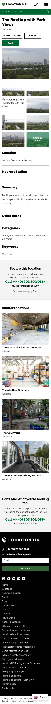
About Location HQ (11, 622)
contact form (31, 523)
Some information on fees (15, 651)
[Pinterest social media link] (23, 578)
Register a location (11, 593)
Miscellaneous (9, 254)
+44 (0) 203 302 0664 (18, 549)
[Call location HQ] (36, 4)
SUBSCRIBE (25, 568)
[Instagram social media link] (3, 578)
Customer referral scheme (15, 638)
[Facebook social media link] (8, 578)
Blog (4, 601)
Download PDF (12, 35)
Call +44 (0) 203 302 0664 (25, 282)
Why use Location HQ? (13, 626)
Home (5, 585)
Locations (7, 589)
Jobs (4, 609)
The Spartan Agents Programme (18, 647)
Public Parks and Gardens (22, 235)
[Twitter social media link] (13, 578)
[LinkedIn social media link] (18, 578)
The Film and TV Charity (14, 667)
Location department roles (15, 634)
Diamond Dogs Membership (16, 642)
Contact (6, 613)
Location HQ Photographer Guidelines (21, 663)
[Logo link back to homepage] (21, 541)
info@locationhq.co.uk (19, 554)
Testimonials (8, 605)
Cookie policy (9, 688)
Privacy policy (9, 684)
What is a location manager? (16, 655)
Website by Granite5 (27, 701)
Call (10, 43)
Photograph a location (13, 659)
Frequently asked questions (16, 630)
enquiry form (31, 291)
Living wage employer (13, 671)
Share (32, 35)
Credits (5, 597)
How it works (8, 618)
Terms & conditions (11, 675)
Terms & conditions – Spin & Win (18, 680)
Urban (5, 235)
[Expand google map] (13, 105)
